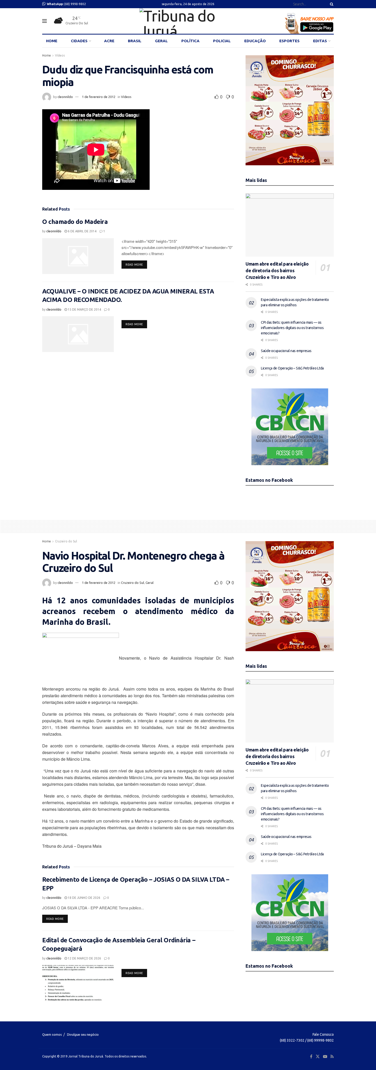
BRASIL (134, 41)
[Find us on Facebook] (311, 1057)
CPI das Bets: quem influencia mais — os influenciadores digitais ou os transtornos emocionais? (292, 327)
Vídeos (60, 55)
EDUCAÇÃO (255, 41)
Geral (149, 582)
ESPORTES (289, 41)
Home (46, 55)
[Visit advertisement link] (290, 110)
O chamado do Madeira (75, 221)
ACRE (109, 41)
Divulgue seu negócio (83, 1034)
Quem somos (52, 1034)
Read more (136, 264)
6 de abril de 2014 (81, 231)
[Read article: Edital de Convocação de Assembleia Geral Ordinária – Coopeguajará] (78, 983)
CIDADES (79, 41)
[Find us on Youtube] (325, 1057)
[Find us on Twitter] (318, 1057)
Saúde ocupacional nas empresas (286, 351)
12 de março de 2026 (84, 958)
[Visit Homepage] (188, 21)
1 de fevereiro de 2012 (98, 97)
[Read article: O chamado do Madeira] (78, 256)
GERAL (161, 41)
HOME (51, 41)
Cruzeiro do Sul (66, 541)
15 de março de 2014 (84, 309)
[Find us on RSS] (332, 1057)
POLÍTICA (190, 41)
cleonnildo (65, 97)
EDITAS (320, 41)
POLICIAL (222, 41)
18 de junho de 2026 (83, 897)
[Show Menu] (44, 21)
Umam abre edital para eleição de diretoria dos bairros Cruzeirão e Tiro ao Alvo (277, 270)
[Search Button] (330, 4)
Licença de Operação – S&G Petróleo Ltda (292, 368)
